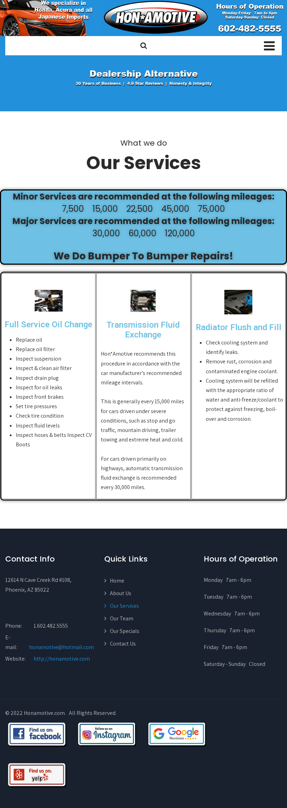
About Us (120, 593)
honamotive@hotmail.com (61, 647)
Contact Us (123, 643)
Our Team (121, 618)
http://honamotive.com (62, 658)
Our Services (124, 606)
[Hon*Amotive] (143, 18)
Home (117, 580)
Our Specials (124, 631)
